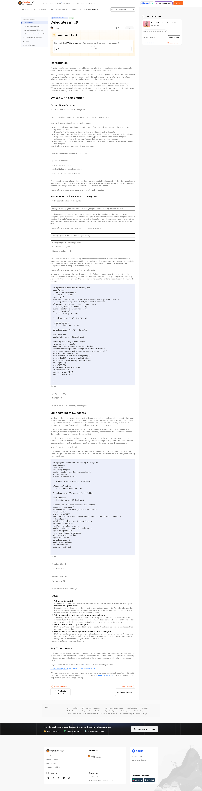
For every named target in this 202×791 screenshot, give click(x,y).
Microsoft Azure (90, 714)
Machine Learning (72, 711)
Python (75, 708)
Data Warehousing (125, 714)
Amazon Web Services (74, 714)
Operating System (111, 711)
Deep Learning (86, 711)
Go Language (125, 711)
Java (68, 708)
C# (135, 711)
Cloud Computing (132, 708)
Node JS (145, 708)
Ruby (141, 711)
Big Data (98, 711)
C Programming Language (90, 708)
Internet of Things (141, 714)
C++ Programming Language (113, 708)
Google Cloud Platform (107, 714)
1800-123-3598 (97, 777)
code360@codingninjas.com (102, 780)
